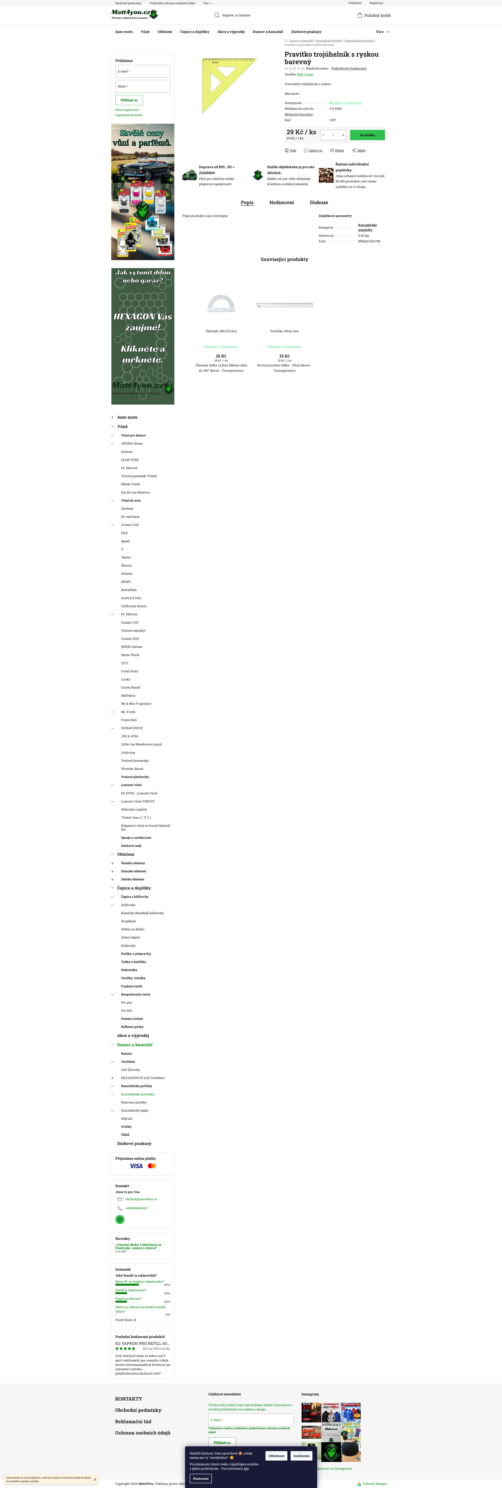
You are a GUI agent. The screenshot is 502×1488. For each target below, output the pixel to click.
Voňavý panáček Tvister (139, 476)
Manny (126, 565)
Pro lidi (126, 1010)
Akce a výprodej (133, 1035)
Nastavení (200, 1478)
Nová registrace (127, 110)
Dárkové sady (131, 845)
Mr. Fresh (128, 712)
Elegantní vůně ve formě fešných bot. (145, 827)
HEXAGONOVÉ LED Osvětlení (143, 1078)
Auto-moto (127, 417)
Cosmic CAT (130, 622)
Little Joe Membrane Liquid (141, 744)
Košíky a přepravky (136, 953)
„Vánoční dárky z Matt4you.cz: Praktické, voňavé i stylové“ (138, 1246)
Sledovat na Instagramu (334, 1468)
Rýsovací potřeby (134, 1102)
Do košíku (367, 135)
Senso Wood (130, 655)
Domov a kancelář (135, 1044)
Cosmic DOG (130, 638)
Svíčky (126, 1126)
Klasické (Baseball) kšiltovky (142, 913)
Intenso (127, 451)
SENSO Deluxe (131, 647)
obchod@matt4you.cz (141, 1199)
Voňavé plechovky (135, 777)
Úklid (125, 1134)
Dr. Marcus (129, 468)
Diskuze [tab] (319, 202)
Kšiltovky (128, 905)
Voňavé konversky (135, 760)
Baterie (126, 1053)
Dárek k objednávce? (130, 1290)
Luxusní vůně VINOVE (138, 801)
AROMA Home (132, 443)
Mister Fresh (130, 484)
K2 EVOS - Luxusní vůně (139, 793)
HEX (124, 533)
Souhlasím (301, 1456)
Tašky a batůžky (133, 962)
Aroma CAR (130, 525)
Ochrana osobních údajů (142, 1433)
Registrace (376, 3)
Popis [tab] (247, 202)
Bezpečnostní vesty (135, 994)
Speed (125, 541)
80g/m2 (126, 1118)
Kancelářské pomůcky (137, 1094)
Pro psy (126, 1002)
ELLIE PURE (130, 460)
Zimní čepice (130, 937)
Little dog (128, 752)
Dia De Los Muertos (135, 492)
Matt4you (128, 695)
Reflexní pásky (132, 1027)
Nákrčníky (129, 970)
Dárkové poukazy (134, 1143)
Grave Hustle (130, 687)
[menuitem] (124, 31)
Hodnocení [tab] (281, 202)
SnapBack (128, 921)
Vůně (122, 426)
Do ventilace (130, 516)
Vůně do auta (131, 500)
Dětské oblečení (132, 879)
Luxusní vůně (131, 785)
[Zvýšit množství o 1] (343, 135)
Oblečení (125, 854)
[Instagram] (119, 1219)
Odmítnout (276, 1456)
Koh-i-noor (305, 74)
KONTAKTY (128, 1399)
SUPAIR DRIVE (132, 728)
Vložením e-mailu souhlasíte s (228, 1428)
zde (246, 1468)
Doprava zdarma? (128, 1298)
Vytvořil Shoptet (375, 1483)
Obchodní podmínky (128, 3)
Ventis (126, 557)
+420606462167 (136, 1208)
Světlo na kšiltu (132, 929)
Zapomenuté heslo (129, 115)
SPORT (126, 582)
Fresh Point (129, 671)
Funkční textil (131, 986)
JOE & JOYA (129, 736)
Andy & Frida (131, 598)
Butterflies (129, 590)
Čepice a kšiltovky (135, 896)
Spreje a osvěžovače (136, 837)
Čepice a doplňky (134, 888)
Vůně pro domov (133, 435)
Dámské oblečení (133, 871)
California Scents (134, 606)
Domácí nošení (132, 1018)
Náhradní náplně (134, 809)
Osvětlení (128, 1061)
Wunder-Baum (132, 769)
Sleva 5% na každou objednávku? (139, 1281)
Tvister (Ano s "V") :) (136, 817)
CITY (124, 663)
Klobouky (128, 945)
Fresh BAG (129, 720)
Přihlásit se (129, 100)
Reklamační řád (133, 1422)
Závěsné (127, 508)
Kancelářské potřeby (136, 1086)
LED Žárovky (130, 1070)
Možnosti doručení (299, 114)
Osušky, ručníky (133, 978)
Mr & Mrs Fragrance (136, 703)
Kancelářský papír (135, 1110)
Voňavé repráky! (133, 630)
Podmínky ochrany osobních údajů (172, 3)
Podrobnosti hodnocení (349, 68)
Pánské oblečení (133, 863)
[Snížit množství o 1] (323, 135)
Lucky (125, 679)
